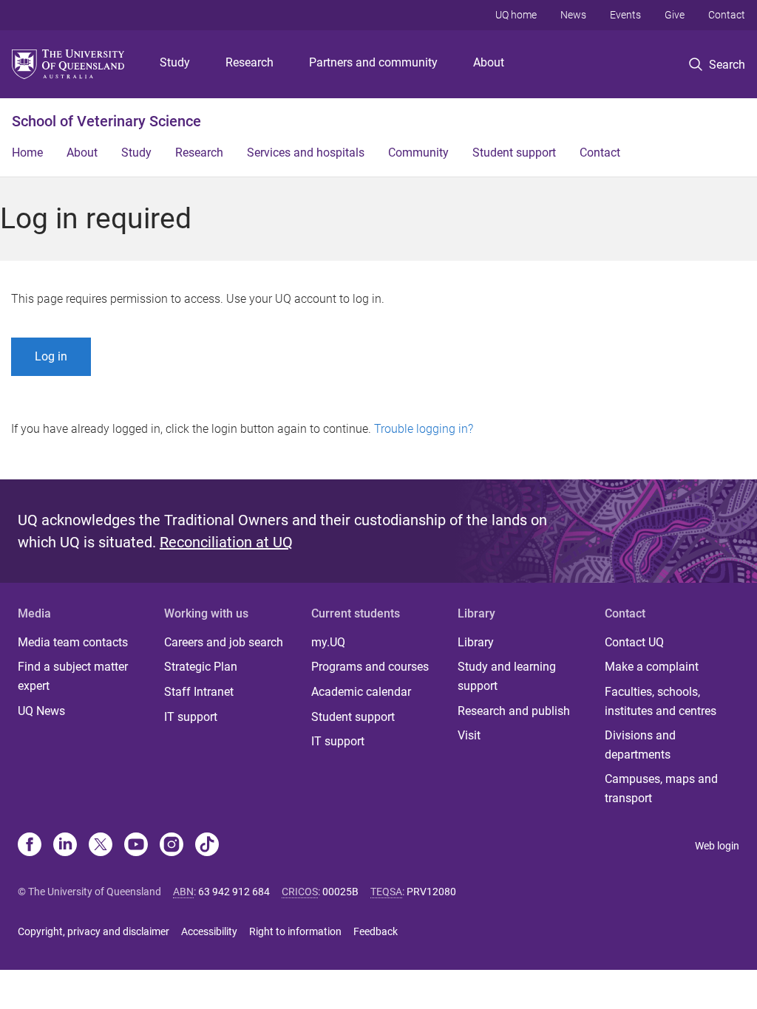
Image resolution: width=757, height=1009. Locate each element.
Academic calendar (361, 692)
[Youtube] (136, 845)
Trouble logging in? (423, 429)
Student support (514, 153)
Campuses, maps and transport (661, 788)
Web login (717, 846)
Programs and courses (370, 667)
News (573, 15)
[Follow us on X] (100, 845)
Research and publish (514, 711)
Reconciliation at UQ (226, 542)
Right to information (295, 931)
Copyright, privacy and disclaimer (93, 931)
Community (418, 153)
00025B (340, 891)
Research (249, 62)
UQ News (41, 711)
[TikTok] (207, 845)
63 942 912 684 (234, 891)
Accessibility (209, 931)
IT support (190, 717)
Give (675, 15)
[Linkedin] (65, 845)
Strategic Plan (200, 667)
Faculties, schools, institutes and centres (660, 701)
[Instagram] (171, 845)
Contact (726, 15)
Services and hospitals (305, 153)
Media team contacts (73, 642)
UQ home (516, 15)
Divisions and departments (640, 745)
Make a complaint (652, 667)
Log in (51, 356)
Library (476, 642)
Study (175, 62)
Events (625, 15)
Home (27, 153)
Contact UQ (634, 642)
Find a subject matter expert (73, 676)
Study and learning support (507, 676)
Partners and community (373, 62)
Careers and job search (223, 642)
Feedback (375, 931)
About (488, 62)
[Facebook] (29, 845)
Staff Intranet (199, 692)
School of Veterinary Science (106, 121)
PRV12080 (431, 891)
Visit (469, 735)
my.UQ (328, 642)
